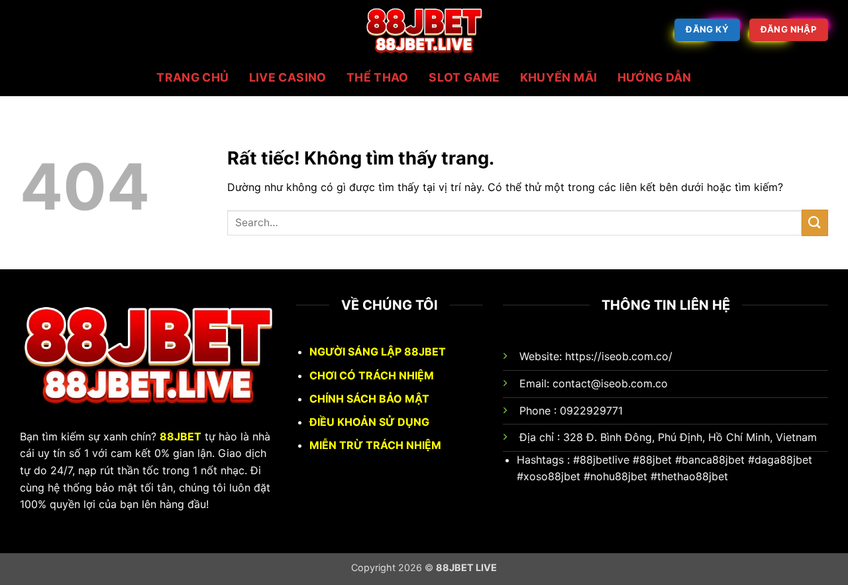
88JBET (180, 436)
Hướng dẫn (654, 77)
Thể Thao (377, 77)
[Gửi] (815, 222)
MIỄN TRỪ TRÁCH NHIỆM (375, 445)
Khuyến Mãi (559, 77)
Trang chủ (192, 77)
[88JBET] (424, 30)
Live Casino (288, 77)
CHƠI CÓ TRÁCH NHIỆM (371, 375)
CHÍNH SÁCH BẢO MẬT (369, 398)
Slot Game (464, 77)
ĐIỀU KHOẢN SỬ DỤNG (369, 421)
